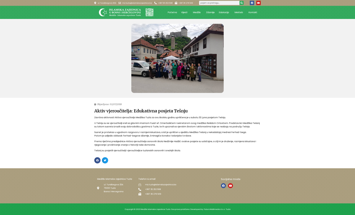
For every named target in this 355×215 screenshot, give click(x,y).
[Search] (241, 3)
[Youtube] (258, 3)
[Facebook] (252, 3)
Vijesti (184, 12)
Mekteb (238, 12)
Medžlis (197, 12)
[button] (97, 160)
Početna (172, 12)
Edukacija (224, 12)
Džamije (210, 12)
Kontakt (252, 12)
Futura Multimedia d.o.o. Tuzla (217, 209)
